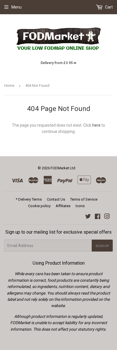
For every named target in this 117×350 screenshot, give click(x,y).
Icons (80, 206)
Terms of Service (83, 199)
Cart (108, 7)
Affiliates (63, 206)
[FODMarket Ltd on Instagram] (107, 217)
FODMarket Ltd (63, 168)
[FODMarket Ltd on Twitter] (88, 217)
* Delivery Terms (29, 199)
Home (9, 85)
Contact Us (56, 199)
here (96, 125)
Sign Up (102, 246)
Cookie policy (39, 206)
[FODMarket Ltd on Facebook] (98, 217)
